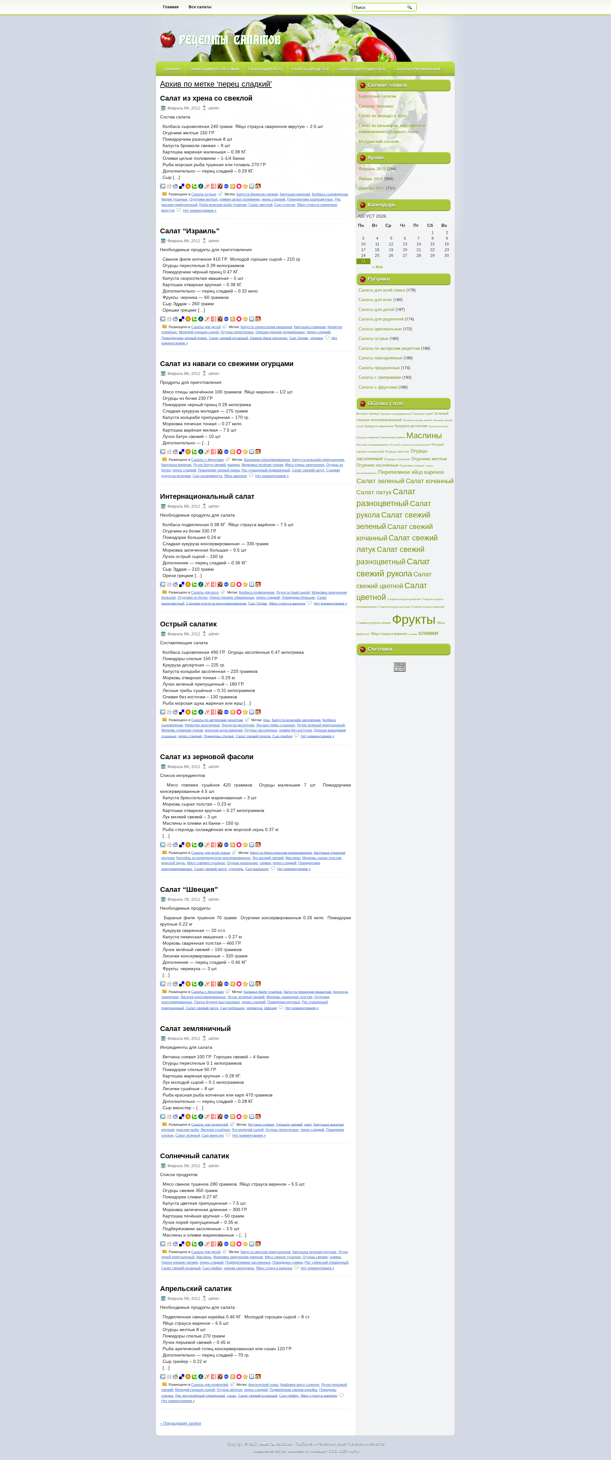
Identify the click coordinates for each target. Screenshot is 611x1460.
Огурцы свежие (315, 1257)
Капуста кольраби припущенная (318, 460)
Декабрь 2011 (372, 188)
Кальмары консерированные (267, 460)
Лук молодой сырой (247, 1130)
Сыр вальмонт (257, 869)
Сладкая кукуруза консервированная (216, 603)
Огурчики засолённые (377, 465)
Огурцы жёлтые (229, 1390)
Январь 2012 (371, 178)
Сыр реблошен (232, 1008)
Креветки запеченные (202, 725)
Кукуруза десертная (238, 725)
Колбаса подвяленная (256, 592)
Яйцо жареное (235, 476)
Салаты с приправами (380, 377)
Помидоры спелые (219, 736)
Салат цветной (260, 205)
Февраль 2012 (372, 169)
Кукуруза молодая (438, 426)
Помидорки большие (298, 597)
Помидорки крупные (283, 1002)
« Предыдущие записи (180, 1423)
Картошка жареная (295, 194)
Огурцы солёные (397, 459)
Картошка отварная (310, 327)
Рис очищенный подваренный (266, 470)
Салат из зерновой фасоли (207, 757)
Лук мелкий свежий (268, 858)
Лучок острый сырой (293, 592)
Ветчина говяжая (367, 413)
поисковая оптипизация (306, 1450)
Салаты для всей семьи (214, 69)
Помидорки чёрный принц (219, 470)
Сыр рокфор (282, 736)
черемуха (254, 1008)
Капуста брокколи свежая (257, 194)
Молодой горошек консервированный (410, 444)
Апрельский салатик (196, 1289)
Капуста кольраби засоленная (296, 720)
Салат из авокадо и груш (383, 115)
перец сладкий (273, 199)
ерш (266, 720)
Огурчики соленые (412, 465)
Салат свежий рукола (253, 736)
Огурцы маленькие (242, 863)
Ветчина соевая (261, 1124)
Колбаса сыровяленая (330, 194)
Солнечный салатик (194, 1156)
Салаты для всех (265, 69)
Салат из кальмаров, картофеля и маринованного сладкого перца (392, 128)
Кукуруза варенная (379, 425)
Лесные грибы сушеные (275, 725)
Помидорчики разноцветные (310, 199)
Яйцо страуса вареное (287, 603)
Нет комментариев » (199, 210)
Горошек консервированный (396, 413)
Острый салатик (188, 624)
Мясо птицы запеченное (304, 465)
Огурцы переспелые (237, 332)
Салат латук (373, 491)
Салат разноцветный (385, 496)
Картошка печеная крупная (314, 1252)
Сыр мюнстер (213, 1135)
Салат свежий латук (308, 470)
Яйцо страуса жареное (318, 1395)
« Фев (377, 267)
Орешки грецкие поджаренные (280, 332)
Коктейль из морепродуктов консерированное (213, 858)
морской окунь (173, 863)
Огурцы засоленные (260, 730)
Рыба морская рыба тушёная (223, 205)
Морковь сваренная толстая (289, 997)
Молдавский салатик (379, 141)
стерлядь (235, 869)
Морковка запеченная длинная (238, 1257)
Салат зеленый (187, 1135)
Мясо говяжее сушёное (206, 863)
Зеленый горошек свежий (417, 420)
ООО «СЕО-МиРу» (344, 1450)
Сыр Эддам (298, 338)
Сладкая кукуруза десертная (404, 599)
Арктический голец (263, 1384)
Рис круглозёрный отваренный (200, 1395)
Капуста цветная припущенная (266, 1252)
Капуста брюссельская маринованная (281, 852)
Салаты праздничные (379, 367)
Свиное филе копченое (268, 338)
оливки (265, 863)
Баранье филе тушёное (263, 991)
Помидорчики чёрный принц (184, 338)
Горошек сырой (423, 413)
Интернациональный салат (207, 496)
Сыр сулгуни (284, 205)
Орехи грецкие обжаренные (231, 597)
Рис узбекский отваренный (326, 1262)
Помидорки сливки (287, 1262)
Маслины (292, 858)
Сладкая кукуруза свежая (373, 622)
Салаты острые (203, 194)
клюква (413, 634)
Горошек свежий (289, 1124)
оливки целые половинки (240, 199)
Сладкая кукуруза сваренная (427, 606)
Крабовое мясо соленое (299, 1384)
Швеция (270, 1008)
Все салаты (200, 7)
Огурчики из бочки (192, 597)
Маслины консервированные (372, 444)
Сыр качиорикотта (207, 476)
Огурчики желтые (203, 199)
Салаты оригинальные (417, 69)
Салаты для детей (310, 69)
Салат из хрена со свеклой (206, 98)
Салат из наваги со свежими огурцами (227, 364)
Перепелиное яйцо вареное (411, 472)
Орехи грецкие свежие (179, 1262)
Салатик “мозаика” (376, 106)
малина (234, 465)
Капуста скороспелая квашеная (266, 327)
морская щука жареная (223, 730)
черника (316, 338)
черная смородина (239, 1268)
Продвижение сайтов (268, 1450)
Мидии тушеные (174, 199)
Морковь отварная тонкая (182, 730)
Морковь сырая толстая (321, 858)
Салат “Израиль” (190, 231)
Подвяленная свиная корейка (293, 1390)
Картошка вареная (176, 465)
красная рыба (187, 1130)
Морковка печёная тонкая (262, 465)
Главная (171, 7)
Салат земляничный (195, 1029)
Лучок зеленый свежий (246, 997)
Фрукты (414, 618)
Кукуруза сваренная (367, 437)
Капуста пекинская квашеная (307, 991)
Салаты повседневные (380, 358)
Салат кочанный (430, 480)
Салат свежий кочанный (228, 338)
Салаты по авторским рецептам (217, 720)
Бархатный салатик (377, 96)
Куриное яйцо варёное (392, 437)
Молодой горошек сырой (199, 332)
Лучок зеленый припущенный (321, 725)
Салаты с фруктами (207, 460)
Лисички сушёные (215, 1130)
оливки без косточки (295, 730)
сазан (231, 1395)
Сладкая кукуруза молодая (394, 606)
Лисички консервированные (203, 997)
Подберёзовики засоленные (247, 1262)
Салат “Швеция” (189, 889)
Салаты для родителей (361, 69)
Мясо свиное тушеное (283, 1257)
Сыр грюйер (212, 1268)
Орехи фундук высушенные (217, 1002)
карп (308, 1124)
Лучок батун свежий (209, 465)
